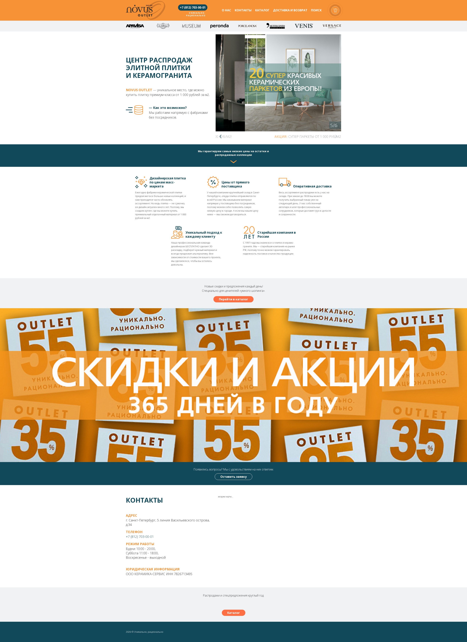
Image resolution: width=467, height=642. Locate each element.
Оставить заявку (233, 477)
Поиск (316, 10)
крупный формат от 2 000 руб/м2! (299, 136)
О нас (226, 10)
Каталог (262, 10)
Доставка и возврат (290, 10)
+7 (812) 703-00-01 (193, 7)
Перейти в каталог (233, 299)
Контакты (243, 10)
